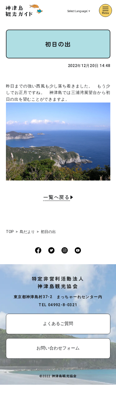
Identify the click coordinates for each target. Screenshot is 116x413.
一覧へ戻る (56, 197)
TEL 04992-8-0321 (58, 305)
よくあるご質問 (58, 323)
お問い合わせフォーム (58, 348)
